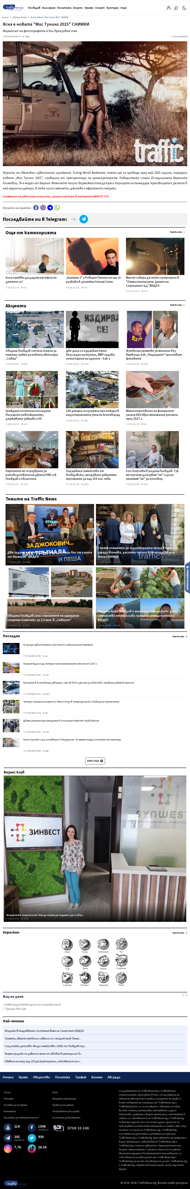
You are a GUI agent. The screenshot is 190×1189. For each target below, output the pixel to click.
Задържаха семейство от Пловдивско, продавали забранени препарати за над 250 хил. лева (91, 475)
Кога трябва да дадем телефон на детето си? (31, 280)
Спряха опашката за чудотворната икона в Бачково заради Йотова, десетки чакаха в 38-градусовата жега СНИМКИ (138, 552)
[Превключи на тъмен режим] (184, 8)
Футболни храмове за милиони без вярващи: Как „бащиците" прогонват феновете (154, 355)
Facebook (36, 207)
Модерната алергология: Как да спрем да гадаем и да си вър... (45, 915)
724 (24, 287)
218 (47, 732)
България (48, 8)
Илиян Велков (180, 36)
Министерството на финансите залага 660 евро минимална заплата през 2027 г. (152, 415)
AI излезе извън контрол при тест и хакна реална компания (58, 645)
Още (123, 8)
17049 (117, 625)
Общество (41, 1077)
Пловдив (34, 8)
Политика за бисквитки (66, 1118)
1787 (85, 287)
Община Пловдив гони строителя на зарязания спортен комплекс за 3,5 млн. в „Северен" (43, 618)
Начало (8, 1077)
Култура (113, 8)
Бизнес (78, 8)
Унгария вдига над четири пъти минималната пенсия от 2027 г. (60, 664)
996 (47, 751)
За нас (7, 1092)
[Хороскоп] (95, 986)
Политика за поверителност (21, 1118)
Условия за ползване (15, 1105)
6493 (146, 364)
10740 (86, 364)
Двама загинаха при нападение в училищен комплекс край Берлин (61, 721)
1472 (47, 694)
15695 (27, 625)
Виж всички (176, 232)
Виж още (93, 761)
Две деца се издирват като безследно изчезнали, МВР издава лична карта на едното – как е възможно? (90, 355)
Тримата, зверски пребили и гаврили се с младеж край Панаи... (43, 1039)
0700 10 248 (78, 1128)
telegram (50, 207)
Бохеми (96, 1077)
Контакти (10, 1111)
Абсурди (114, 1077)
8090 (25, 364)
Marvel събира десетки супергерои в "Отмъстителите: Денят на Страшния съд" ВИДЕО (152, 282)
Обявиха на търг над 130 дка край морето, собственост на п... (43, 1061)
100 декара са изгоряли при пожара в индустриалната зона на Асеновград (93, 413)
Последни (11, 636)
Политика (64, 8)
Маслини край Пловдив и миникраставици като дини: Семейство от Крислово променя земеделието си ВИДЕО (138, 615)
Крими (89, 8)
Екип (55, 1092)
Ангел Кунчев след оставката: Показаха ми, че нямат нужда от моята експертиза (72, 740)
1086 (85, 420)
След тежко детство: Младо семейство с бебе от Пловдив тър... (45, 1046)
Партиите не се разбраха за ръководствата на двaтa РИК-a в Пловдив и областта (31, 475)
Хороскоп (11, 932)
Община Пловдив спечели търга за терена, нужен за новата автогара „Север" (32, 355)
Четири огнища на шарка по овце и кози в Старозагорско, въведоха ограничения (71, 702)
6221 (25, 424)
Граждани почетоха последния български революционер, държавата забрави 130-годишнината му (28, 415)
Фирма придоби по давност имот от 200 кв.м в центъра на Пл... (43, 1054)
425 (145, 424)
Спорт (100, 8)
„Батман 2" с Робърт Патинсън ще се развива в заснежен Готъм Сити (93, 280)
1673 (146, 291)
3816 (146, 484)
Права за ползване (63, 1105)
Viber (43, 207)
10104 (86, 484)
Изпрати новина (187, 578)
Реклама (8, 1099)
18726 (25, 918)
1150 (25, 484)
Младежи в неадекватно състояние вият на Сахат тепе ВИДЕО (44, 1031)
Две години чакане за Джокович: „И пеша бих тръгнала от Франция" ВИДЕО (49, 554)
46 (46, 656)
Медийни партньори (64, 1099)
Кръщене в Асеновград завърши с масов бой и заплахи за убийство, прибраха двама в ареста (78, 683)
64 (46, 713)
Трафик (80, 1077)
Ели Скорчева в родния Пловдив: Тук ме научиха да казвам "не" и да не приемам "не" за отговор (152, 475)
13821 (27, 562)
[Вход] (169, 9)
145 (47, 675)
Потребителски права (66, 1111)
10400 (117, 562)
